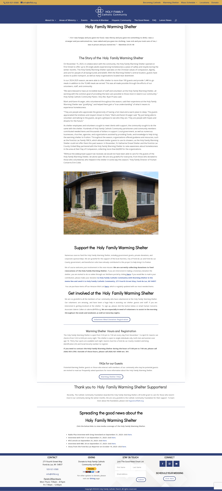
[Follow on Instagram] (169, 464)
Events (84, 20)
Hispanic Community (121, 20)
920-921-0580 (52, 469)
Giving (92, 478)
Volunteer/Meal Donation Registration (111, 319)
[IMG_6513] (111, 234)
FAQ (154, 20)
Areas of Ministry (67, 20)
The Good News (141, 20)
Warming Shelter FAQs (111, 377)
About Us (49, 20)
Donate (215, 3)
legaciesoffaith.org (136, 401)
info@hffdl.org (52, 474)
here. (105, 440)
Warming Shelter (171, 3)
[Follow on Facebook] (163, 464)
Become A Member (100, 20)
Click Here (169, 478)
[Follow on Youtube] (176, 464)
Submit (141, 480)
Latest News (165, 20)
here (128, 274)
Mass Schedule (188, 3)
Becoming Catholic (152, 3)
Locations (204, 3)
